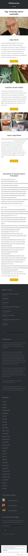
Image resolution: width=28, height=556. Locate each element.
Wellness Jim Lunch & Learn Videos (10, 294)
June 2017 (4, 453)
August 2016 (5, 479)
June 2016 (4, 485)
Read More (14, 61)
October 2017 (5, 442)
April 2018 (4, 424)
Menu (14, 6)
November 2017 (6, 439)
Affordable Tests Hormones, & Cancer (11, 319)
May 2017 (4, 456)
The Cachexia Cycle (6, 311)
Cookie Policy (4, 550)
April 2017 (4, 459)
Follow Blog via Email (10, 517)
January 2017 (5, 468)
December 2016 (6, 471)
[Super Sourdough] (14, 503)
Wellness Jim (14, 3)
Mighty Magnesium (13, 510)
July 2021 (4, 401)
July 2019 (4, 404)
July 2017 (4, 451)
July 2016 (4, 482)
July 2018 (4, 416)
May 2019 (4, 407)
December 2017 (6, 436)
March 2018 (5, 427)
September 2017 (6, 445)
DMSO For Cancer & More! (8, 315)
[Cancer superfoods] (14, 498)
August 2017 (5, 448)
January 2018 (5, 433)
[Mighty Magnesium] (14, 508)
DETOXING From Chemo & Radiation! (11, 306)
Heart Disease (5, 302)
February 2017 (5, 465)
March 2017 (5, 462)
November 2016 (6, 474)
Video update (5, 298)
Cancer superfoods (13, 500)
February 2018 (5, 430)
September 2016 (6, 477)
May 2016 (4, 488)
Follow (5, 530)
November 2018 (6, 410)
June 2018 (4, 419)
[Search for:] (14, 332)
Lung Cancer (5, 323)
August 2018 (5, 413)
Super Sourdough (13, 505)
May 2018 (4, 422)
